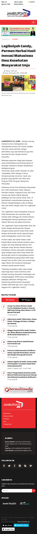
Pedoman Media (8, 416)
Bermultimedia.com (24, 522)
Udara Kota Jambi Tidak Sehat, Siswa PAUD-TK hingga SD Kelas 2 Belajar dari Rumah (22, 321)
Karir (4, 421)
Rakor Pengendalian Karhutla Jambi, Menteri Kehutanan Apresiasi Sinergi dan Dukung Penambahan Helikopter (22, 375)
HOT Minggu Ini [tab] (27, 300)
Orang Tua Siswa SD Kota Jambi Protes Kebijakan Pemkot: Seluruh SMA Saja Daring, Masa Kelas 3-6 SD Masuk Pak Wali (21, 309)
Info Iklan (6, 419)
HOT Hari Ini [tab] (10, 300)
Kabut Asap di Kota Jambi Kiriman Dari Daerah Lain (20, 342)
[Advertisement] (18, 118)
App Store (8, 525)
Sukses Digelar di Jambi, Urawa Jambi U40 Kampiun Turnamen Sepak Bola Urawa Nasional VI (22, 364)
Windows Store (22, 525)
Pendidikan (15, 39)
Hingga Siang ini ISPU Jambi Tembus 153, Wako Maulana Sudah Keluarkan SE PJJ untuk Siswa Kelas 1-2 (21, 332)
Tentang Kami (7, 424)
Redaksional (6, 413)
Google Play (9, 529)
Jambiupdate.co (5, 39)
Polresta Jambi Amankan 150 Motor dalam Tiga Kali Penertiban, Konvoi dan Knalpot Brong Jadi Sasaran (21, 352)
